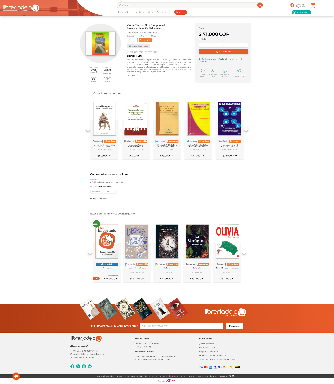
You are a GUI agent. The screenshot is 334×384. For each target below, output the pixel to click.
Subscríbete (181, 12)
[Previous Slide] (88, 129)
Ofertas (150, 12)
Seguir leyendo (132, 75)
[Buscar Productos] (260, 5)
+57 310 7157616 (303, 12)
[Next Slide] (246, 129)
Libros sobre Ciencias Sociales (138, 46)
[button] (147, 187)
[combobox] (190, 5)
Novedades (139, 12)
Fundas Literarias (164, 12)
